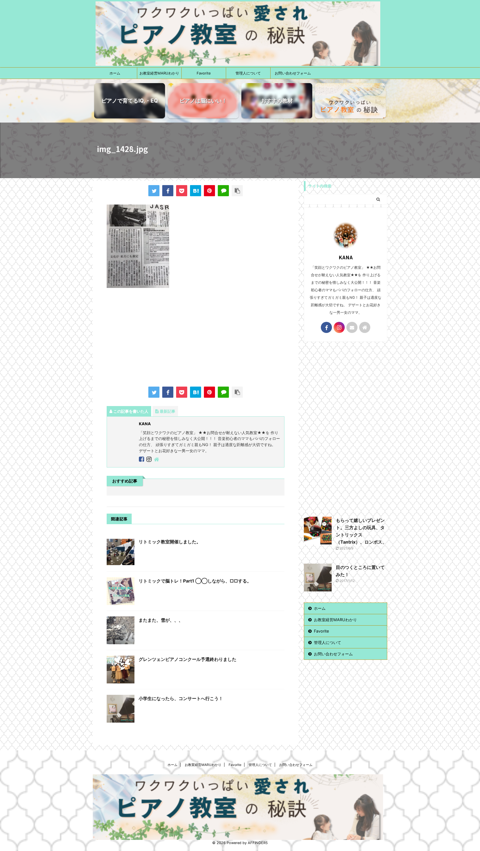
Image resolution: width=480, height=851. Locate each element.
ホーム (114, 73)
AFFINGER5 (258, 843)
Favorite (204, 73)
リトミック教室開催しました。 (170, 541)
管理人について (248, 73)
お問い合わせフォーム (293, 73)
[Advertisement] (195, 338)
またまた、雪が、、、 (161, 620)
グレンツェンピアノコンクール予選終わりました (187, 659)
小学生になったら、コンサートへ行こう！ (181, 698)
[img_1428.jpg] (195, 190)
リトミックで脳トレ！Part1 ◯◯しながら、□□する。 (195, 581)
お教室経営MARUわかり (159, 73)
